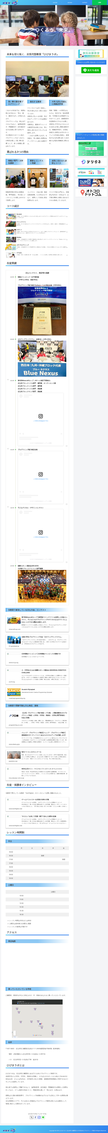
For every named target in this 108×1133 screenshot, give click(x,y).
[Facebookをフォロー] (35, 1117)
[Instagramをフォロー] (39, 1117)
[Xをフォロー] (31, 1117)
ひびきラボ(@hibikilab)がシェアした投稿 (41, 443)
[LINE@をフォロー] (43, 1117)
